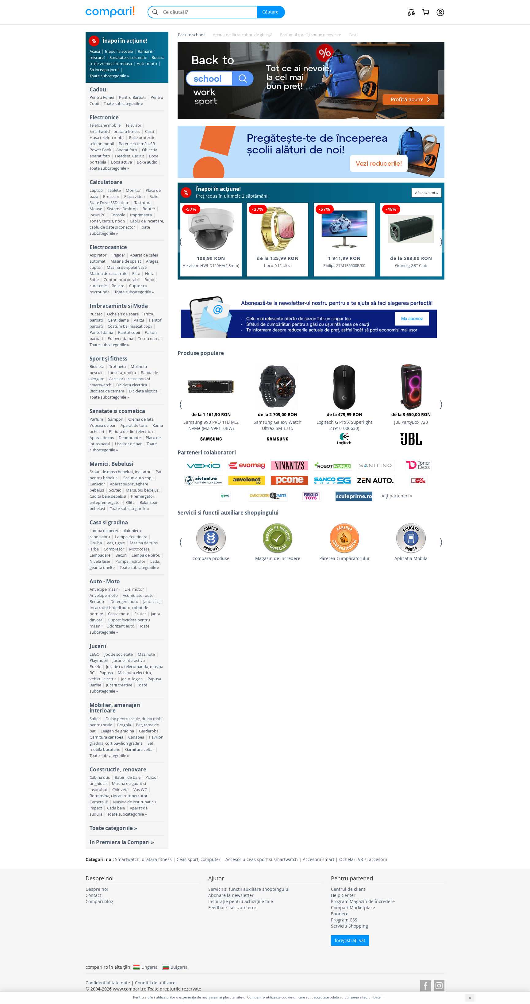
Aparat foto (126, 150)
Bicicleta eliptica (143, 391)
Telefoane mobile (105, 125)
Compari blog (99, 901)
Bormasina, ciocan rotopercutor (119, 795)
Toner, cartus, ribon (107, 221)
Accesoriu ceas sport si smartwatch (261, 859)
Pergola (124, 725)
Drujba (96, 543)
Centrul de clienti (349, 889)
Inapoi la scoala (119, 51)
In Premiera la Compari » (122, 842)
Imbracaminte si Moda (119, 305)
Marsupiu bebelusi (142, 490)
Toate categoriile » (113, 828)
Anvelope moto (104, 595)
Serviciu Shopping (349, 926)
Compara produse (210, 558)
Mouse (96, 208)
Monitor (133, 190)
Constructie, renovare (118, 769)
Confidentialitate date (108, 983)
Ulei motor (134, 589)
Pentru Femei (102, 97)
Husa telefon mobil (107, 137)
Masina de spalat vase (127, 267)
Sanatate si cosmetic (128, 57)
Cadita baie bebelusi (108, 496)
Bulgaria (179, 967)
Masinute (146, 654)
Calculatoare (106, 182)
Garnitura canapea (106, 737)
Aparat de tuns (134, 425)
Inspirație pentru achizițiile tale (240, 901)
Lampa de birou (146, 555)
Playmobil (99, 660)
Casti (149, 131)
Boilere (118, 285)
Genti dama (118, 320)
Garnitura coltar (139, 749)
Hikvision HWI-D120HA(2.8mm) (210, 261)
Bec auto (98, 601)
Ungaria (149, 967)
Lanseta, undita (122, 372)
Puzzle (95, 666)
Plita (136, 273)
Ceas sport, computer (199, 859)
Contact (93, 895)
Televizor (133, 125)
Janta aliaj (151, 601)
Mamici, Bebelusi (111, 463)
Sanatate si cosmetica (117, 411)
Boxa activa (121, 162)
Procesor (111, 196)
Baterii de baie (127, 777)
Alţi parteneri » (397, 496)
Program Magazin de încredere (363, 901)
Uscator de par (128, 443)
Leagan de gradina (117, 731)
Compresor (114, 549)
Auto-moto (147, 63)
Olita (130, 502)
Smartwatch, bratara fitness (115, 131)
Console (117, 215)
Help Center (343, 895)
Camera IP (99, 802)
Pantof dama (101, 332)
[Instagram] (439, 985)
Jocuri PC (98, 215)
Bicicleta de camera (107, 391)
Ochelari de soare (123, 314)
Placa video (134, 196)
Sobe (94, 279)
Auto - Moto (105, 581)
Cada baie (116, 808)
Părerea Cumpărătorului (344, 558)
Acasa (95, 51)
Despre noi (97, 889)
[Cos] (425, 12)
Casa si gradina (109, 522)
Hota (149, 273)
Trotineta (117, 366)
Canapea (136, 737)
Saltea (95, 718)
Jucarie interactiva (129, 660)
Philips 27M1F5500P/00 (344, 261)
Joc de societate (119, 654)
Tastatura (143, 202)
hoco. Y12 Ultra (277, 261)
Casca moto (118, 613)
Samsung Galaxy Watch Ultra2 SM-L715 (277, 421)
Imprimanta (141, 215)
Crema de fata (141, 419)
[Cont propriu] (440, 12)
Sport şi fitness (108, 358)
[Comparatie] (411, 12)
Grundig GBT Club (411, 261)
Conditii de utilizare (155, 983)
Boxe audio (147, 162)
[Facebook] (425, 985)
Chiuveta (120, 789)
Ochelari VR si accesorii (363, 859)
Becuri (121, 555)
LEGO (95, 654)
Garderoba (149, 731)
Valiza (139, 320)
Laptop (96, 190)
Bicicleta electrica (131, 385)
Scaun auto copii (138, 478)
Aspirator (98, 255)
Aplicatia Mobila (411, 558)
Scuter (140, 613)
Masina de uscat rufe (108, 273)
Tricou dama (149, 338)
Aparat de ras (102, 437)
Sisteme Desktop (122, 208)
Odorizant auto (120, 626)
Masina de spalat (125, 261)
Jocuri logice (132, 679)
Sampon (115, 419)
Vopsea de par (103, 425)
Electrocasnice (108, 247)
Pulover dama (120, 338)
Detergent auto (124, 601)
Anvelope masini (105, 589)
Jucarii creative (119, 685)
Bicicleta (97, 366)
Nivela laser (100, 561)
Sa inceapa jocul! (104, 69)
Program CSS (344, 920)
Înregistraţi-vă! (350, 940)
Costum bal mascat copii (130, 326)
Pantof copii (129, 332)
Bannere (339, 914)
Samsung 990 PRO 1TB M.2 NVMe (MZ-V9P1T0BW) (211, 421)
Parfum (96, 419)
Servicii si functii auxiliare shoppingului (249, 889)
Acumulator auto (138, 595)
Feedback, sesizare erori (233, 907)
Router (149, 208)
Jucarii (98, 646)
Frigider (118, 255)
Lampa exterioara (131, 536)
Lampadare (100, 555)
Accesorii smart (318, 859)
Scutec (115, 490)
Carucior (97, 484)
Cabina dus (100, 777)
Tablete (114, 190)
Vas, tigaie (116, 543)
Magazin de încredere (277, 558)
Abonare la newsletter (231, 895)
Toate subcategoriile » (109, 76)
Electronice (104, 117)
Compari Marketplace (353, 907)
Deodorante (130, 437)
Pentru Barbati (132, 97)
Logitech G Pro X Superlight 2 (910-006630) (344, 421)
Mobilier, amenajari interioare (115, 707)
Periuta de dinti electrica (131, 431)
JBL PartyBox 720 (411, 418)
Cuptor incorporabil (122, 279)
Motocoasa (139, 549)
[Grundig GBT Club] (411, 229)
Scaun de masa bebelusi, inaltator (120, 471)
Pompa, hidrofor (130, 561)
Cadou (98, 89)
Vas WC (140, 789)
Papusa (106, 672)
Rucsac (96, 314)
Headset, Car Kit (129, 156)
